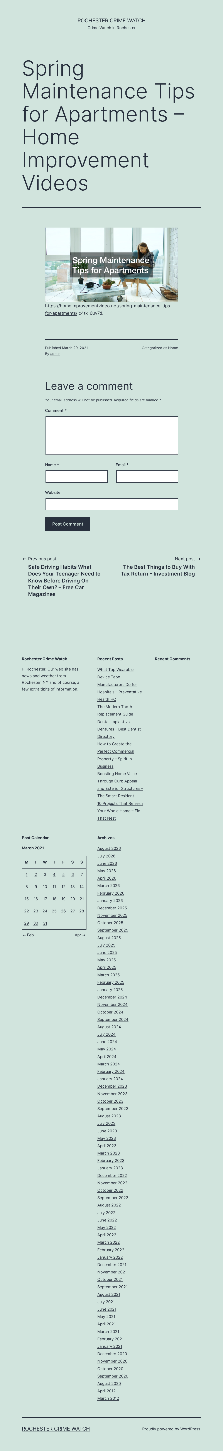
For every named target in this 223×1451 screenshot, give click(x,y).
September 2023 (112, 1108)
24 (44, 911)
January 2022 (110, 1257)
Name (52, 465)
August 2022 (109, 1205)
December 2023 (112, 1086)
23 (35, 911)
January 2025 (110, 989)
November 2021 (112, 1272)
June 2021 (106, 1309)
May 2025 (106, 960)
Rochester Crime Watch (112, 20)
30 (35, 923)
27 (72, 911)
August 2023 (109, 1116)
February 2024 (111, 1071)
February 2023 (110, 1160)
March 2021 (108, 1331)
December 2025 (112, 908)
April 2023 (106, 1145)
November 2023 (112, 1094)
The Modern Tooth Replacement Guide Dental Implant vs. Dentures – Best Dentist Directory (119, 721)
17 (45, 899)
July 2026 (106, 856)
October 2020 (110, 1368)
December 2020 (112, 1353)
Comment (56, 410)
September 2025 (112, 930)
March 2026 (108, 885)
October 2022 (110, 1190)
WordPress (190, 1429)
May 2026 (106, 871)
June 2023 (107, 1131)
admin (55, 353)
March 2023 (108, 1153)
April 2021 (106, 1324)
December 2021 (111, 1264)
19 (63, 899)
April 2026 (106, 878)
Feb (30, 935)
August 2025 (109, 937)
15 (27, 899)
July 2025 (106, 945)
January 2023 (110, 1168)
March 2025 (108, 975)
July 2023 (106, 1123)
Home (173, 348)
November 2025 (112, 915)
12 (63, 886)
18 (54, 899)
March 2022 (108, 1242)
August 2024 (109, 1027)
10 (45, 886)
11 (54, 886)
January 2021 (109, 1346)
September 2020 (112, 1376)
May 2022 (106, 1227)
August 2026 (109, 848)
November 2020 (112, 1361)
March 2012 (108, 1398)
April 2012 (106, 1391)
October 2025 (110, 922)
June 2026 (107, 863)
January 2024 (110, 1079)
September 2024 (112, 1019)
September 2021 (112, 1287)
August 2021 (108, 1294)
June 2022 (107, 1220)
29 (26, 923)
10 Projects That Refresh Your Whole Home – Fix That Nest (120, 810)
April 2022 (106, 1235)
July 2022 (106, 1212)
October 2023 (110, 1101)
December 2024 (112, 997)
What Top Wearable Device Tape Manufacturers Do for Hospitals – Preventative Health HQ (119, 684)
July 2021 (106, 1302)
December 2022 (112, 1175)
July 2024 (106, 1034)
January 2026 (110, 900)
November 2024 (112, 1004)
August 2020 (109, 1383)
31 (45, 923)
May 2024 (106, 1049)
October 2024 (110, 1012)
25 (54, 911)
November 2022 (112, 1183)
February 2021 (110, 1339)
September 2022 (112, 1197)
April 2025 (106, 967)
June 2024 (107, 1041)
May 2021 (106, 1316)
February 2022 (110, 1250)
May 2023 (106, 1138)
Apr (78, 935)
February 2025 (110, 982)
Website (53, 492)
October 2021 (110, 1279)
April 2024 (107, 1056)
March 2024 (108, 1064)
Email (122, 465)
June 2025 (107, 952)
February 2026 (110, 893)
